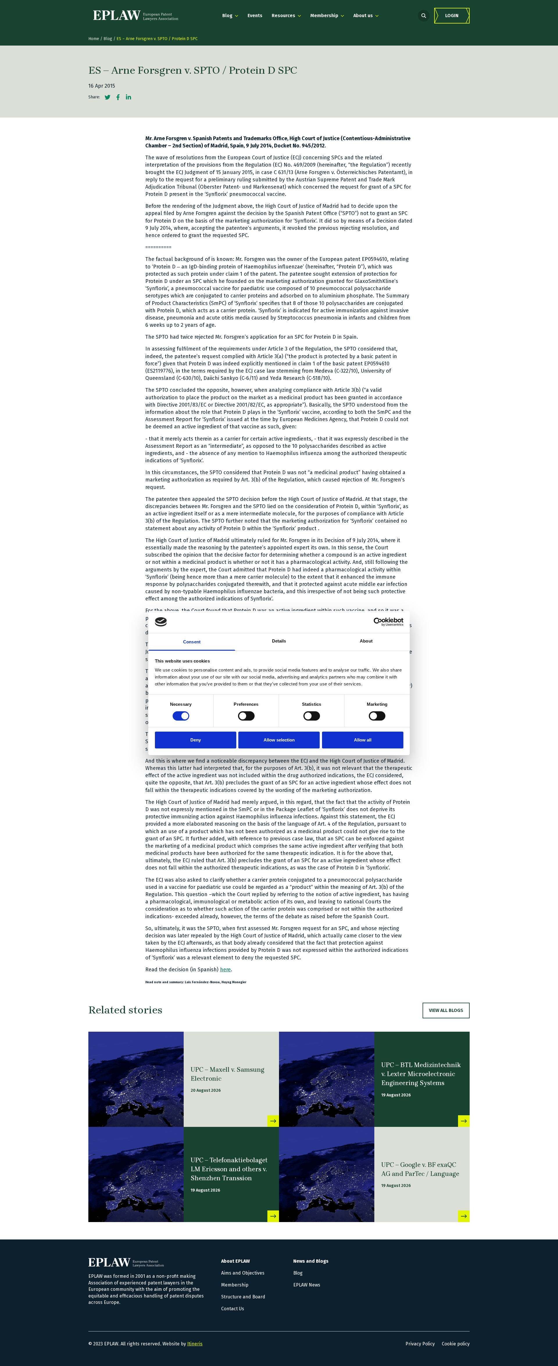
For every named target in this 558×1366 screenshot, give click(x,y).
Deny (195, 739)
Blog (107, 38)
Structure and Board (243, 1297)
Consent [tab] (192, 641)
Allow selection (279, 739)
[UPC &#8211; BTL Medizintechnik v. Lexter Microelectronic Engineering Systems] (326, 1079)
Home (93, 38)
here (225, 969)
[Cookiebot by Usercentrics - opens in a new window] (378, 622)
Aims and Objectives (242, 1273)
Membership (234, 1285)
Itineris (195, 1344)
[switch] (246, 716)
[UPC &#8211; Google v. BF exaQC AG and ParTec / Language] (326, 1174)
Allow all (362, 739)
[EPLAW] (135, 15)
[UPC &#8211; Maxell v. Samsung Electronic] (136, 1079)
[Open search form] (424, 15)
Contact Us (232, 1308)
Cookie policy (456, 1344)
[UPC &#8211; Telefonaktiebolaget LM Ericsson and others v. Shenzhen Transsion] (136, 1174)
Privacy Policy (420, 1344)
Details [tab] (279, 640)
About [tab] (366, 640)
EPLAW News (306, 1285)
